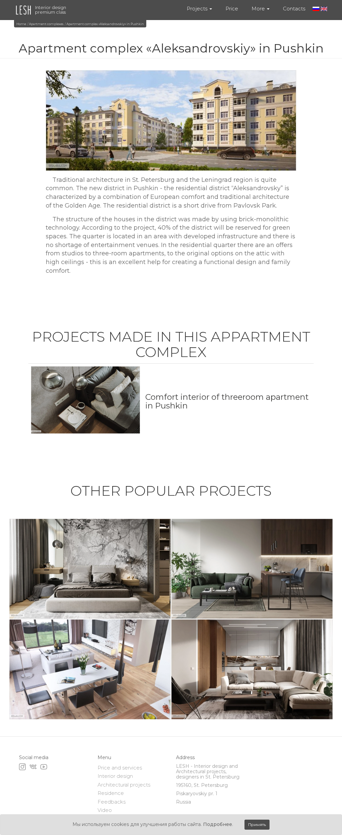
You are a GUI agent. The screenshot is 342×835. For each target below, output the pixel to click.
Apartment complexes (46, 24)
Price (231, 8)
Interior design (115, 776)
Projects (198, 8)
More (258, 8)
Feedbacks (112, 802)
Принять (257, 824)
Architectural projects (124, 785)
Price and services (120, 767)
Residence (111, 793)
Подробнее (217, 824)
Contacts (294, 8)
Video (105, 810)
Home (21, 24)
